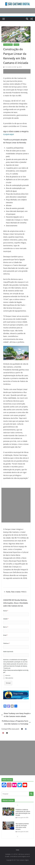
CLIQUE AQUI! (8, 134)
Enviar (8, 683)
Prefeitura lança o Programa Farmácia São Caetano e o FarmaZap (15, 722)
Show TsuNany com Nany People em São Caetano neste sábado (17, 714)
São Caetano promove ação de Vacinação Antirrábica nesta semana (22, 826)
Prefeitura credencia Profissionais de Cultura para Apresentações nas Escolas (23, 812)
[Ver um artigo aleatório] (31, 19)
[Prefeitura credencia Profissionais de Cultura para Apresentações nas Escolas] (8, 812)
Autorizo (7, 675)
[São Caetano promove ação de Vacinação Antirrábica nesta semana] (8, 826)
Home (17, 850)
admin (20, 67)
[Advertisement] (19, 71)
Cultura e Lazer (8, 44)
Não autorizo (9, 678)
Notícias (16, 44)
